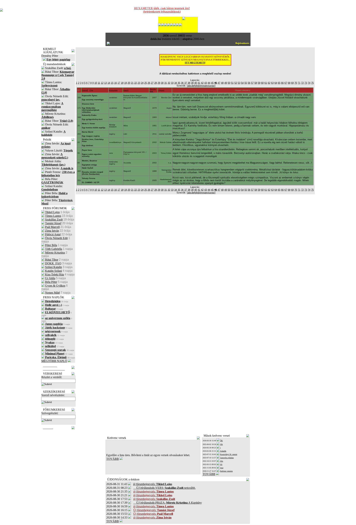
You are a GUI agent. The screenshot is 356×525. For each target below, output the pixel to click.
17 (119, 82)
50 (229, 82)
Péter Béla (51, 245)
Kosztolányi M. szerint (228, 454)
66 (282, 82)
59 (259, 82)
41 (199, 82)
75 (312, 82)
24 (142, 82)
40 (195, 82)
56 (249, 82)
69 (292, 82)
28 (155, 82)
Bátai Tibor (51, 259)
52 (235, 82)
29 (159, 82)
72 (302, 82)
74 (309, 82)
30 (162, 82)
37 (185, 82)
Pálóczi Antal (53, 234)
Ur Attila (50, 278)
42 (202, 82)
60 (262, 82)
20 (129, 82)
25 (145, 82)
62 (269, 82)
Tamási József (53, 223)
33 (172, 82)
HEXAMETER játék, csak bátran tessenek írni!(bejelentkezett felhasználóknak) (162, 10)
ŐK (221, 441)
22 (135, 82)
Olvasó (161, 90)
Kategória (113, 90)
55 (245, 82)
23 (139, 82)
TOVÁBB (112, 458)
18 (122, 82)
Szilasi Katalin (53, 267)
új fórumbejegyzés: (152, 484)
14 (109, 82)
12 (102, 82)
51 (232, 82)
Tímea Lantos (53, 215)
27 (152, 82)
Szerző (85, 90)
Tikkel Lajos (52, 212)
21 (132, 82)
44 (209, 82)
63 (272, 82)
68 (289, 82)
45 (212, 82)
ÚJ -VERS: (164, 487)
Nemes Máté (52, 292)
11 (99, 82)
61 (265, 82)
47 (219, 82)
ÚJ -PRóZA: (167, 502)
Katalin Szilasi (53, 270)
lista (221, 468)
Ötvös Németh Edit (56, 238)
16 (115, 82)
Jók (221, 444)
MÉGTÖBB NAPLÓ (54, 361)
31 (165, 82)
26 (149, 82)
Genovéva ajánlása (227, 458)
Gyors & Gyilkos (55, 285)
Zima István (52, 230)
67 (285, 82)
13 (105, 82)
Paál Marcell (52, 227)
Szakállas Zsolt (54, 219)
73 (305, 82)
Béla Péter (51, 281)
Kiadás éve (153, 90)
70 (295, 82)
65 (279, 82)
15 (112, 82)
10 (95, 82)
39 (192, 82)
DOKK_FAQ (53, 263)
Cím (91, 90)
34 (175, 82)
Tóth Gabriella (53, 248)
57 (252, 82)
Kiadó (125, 90)
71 (299, 82)
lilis (221, 461)
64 (275, 82)
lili (221, 464)
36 (182, 82)
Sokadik (223, 451)
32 (169, 82)
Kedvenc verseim (226, 471)
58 (255, 82)
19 (125, 82)
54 (242, 82)
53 (239, 82)
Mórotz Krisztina (55, 252)
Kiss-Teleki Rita (54, 274)
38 (189, 82)
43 (205, 82)
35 (179, 82)
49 (225, 82)
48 (222, 82)
